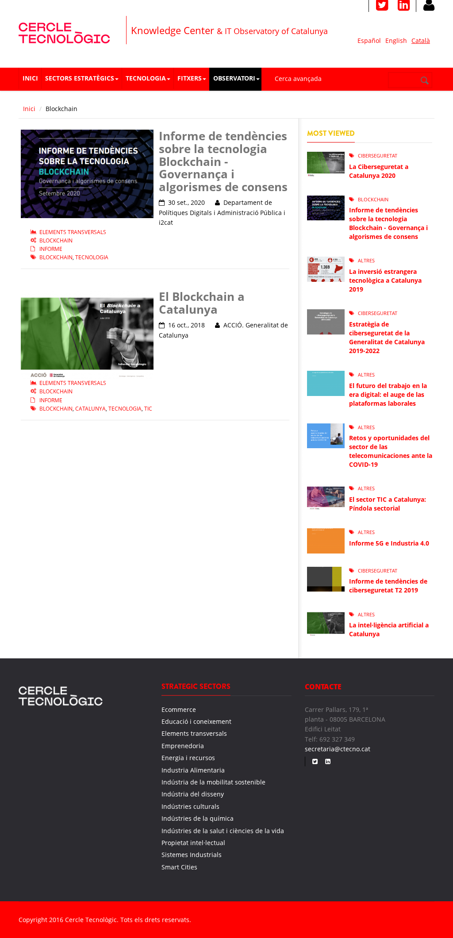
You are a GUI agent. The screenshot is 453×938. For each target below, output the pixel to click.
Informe (50, 249)
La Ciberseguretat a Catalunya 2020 (378, 171)
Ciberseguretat (377, 155)
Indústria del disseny (192, 794)
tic (148, 408)
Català (420, 40)
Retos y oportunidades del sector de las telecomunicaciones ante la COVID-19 (390, 451)
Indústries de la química (197, 818)
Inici (30, 78)
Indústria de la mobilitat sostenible (213, 782)
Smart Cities (179, 867)
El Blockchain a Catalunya (202, 302)
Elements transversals (72, 232)
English (396, 40)
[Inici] (64, 32)
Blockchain (56, 240)
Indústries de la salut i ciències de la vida (222, 831)
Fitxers (189, 78)
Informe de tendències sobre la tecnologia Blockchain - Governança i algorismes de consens (223, 161)
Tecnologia (146, 78)
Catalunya (90, 408)
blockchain (56, 257)
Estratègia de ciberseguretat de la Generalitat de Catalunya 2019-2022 (387, 337)
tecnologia (91, 257)
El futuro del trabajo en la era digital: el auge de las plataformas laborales (388, 394)
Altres (366, 260)
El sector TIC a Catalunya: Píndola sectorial (387, 503)
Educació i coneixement (196, 721)
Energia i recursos (188, 757)
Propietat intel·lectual (193, 842)
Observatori (234, 78)
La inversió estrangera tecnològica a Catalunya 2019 (385, 280)
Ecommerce (178, 709)
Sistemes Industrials (191, 854)
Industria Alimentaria (193, 770)
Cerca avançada (298, 78)
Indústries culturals (190, 806)
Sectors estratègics (79, 78)
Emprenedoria (182, 746)
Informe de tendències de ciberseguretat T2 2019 (388, 585)
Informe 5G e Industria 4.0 (389, 543)
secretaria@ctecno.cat (337, 749)
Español (369, 40)
